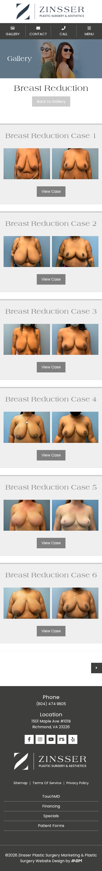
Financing (51, 806)
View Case (51, 191)
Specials (51, 816)
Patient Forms (51, 825)
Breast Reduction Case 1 (51, 136)
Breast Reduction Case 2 (51, 224)
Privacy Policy (77, 783)
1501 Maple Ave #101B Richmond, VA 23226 (51, 724)
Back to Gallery (51, 101)
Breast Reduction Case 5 (51, 487)
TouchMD (51, 796)
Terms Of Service (46, 783)
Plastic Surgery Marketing (56, 855)
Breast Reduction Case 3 (51, 311)
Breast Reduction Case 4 (51, 399)
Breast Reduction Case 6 (51, 575)
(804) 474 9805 (51, 704)
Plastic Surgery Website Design (58, 858)
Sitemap (21, 783)
